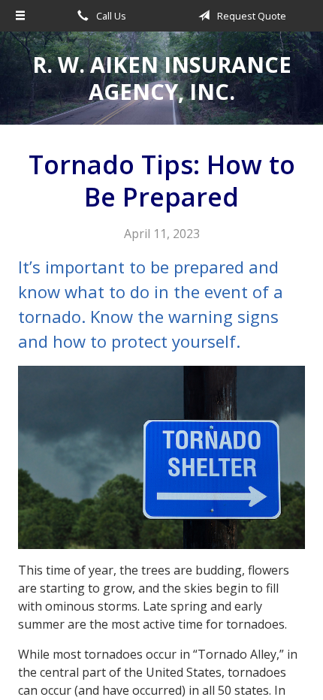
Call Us (110, 16)
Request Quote (250, 16)
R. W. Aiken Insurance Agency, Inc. (161, 78)
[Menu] (20, 16)
